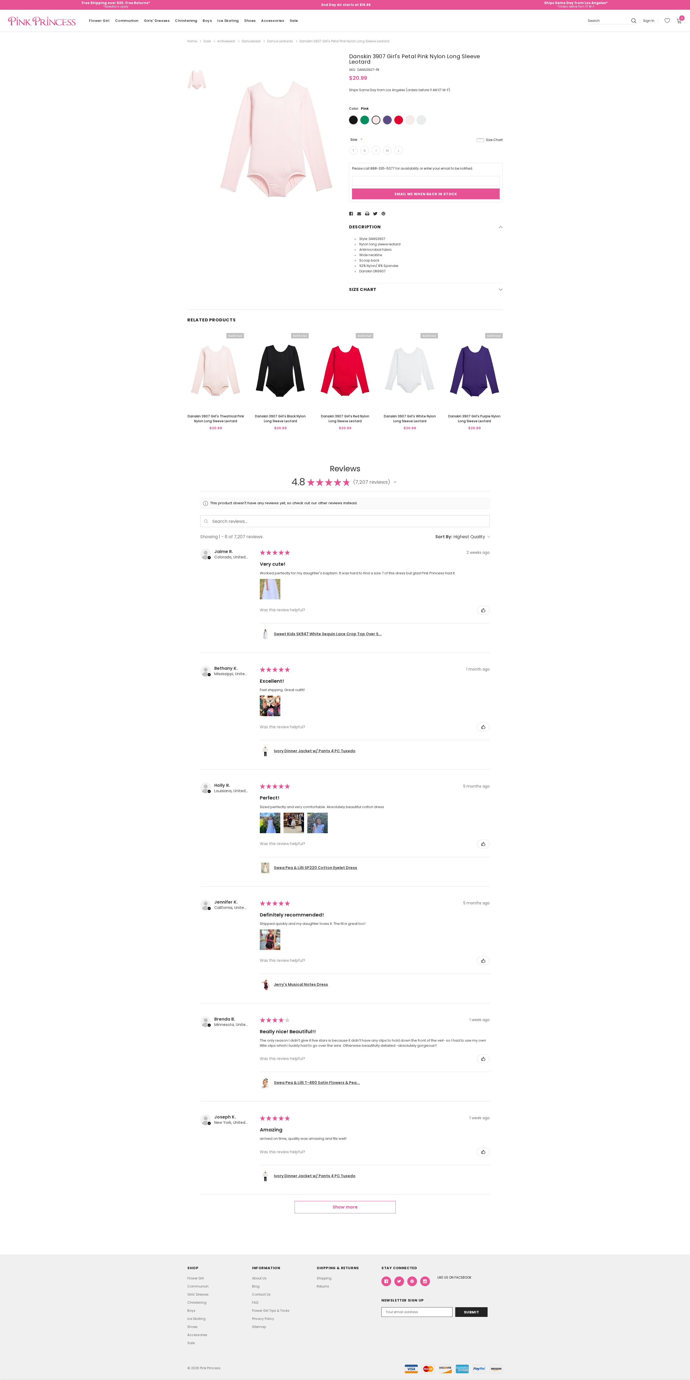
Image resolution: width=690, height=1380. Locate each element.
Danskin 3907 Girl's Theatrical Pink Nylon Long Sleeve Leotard (216, 418)
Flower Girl (99, 20)
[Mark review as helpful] (483, 610)
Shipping (324, 1278)
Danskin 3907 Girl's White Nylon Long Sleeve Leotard (410, 418)
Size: (354, 139)
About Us (259, 1278)
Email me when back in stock (426, 194)
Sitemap (259, 1326)
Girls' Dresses (157, 20)
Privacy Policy (263, 1318)
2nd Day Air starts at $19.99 (346, 4)
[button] (395, 482)
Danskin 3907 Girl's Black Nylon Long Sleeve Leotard (280, 418)
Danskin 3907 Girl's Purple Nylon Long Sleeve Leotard (474, 418)
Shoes (250, 20)
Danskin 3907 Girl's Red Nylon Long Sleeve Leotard (345, 418)
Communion (127, 20)
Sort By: (443, 537)
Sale (294, 20)
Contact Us (261, 1294)
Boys (207, 20)
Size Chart (494, 140)
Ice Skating (228, 20)
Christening (186, 20)
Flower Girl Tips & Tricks (270, 1310)
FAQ (255, 1302)
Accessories (272, 20)
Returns (323, 1286)
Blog (256, 1286)
